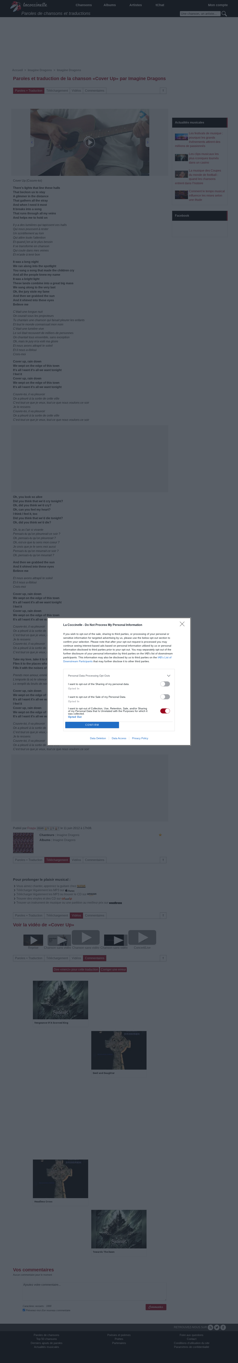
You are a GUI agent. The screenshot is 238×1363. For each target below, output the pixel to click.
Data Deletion (98, 738)
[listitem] (119, 676)
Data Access (119, 738)
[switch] (165, 683)
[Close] (183, 625)
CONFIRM (92, 725)
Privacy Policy (140, 738)
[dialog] (119, 681)
